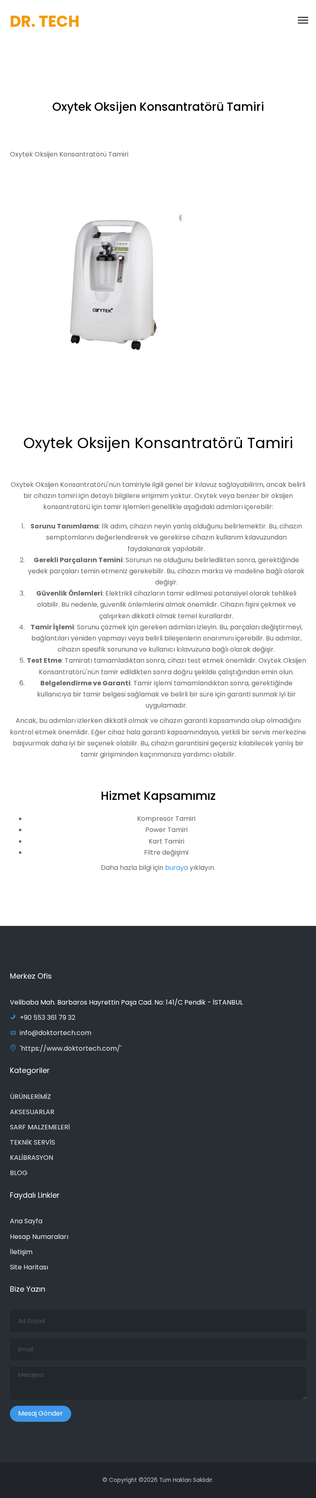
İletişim (21, 1252)
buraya (177, 867)
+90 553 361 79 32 (47, 1017)
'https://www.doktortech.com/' (70, 1048)
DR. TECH (44, 21)
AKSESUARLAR (32, 1112)
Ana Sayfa (26, 1221)
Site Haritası (29, 1267)
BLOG (19, 1173)
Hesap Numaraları (39, 1236)
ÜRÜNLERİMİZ (30, 1096)
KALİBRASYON (31, 1157)
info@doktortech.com (55, 1033)
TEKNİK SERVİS (32, 1142)
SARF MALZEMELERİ (40, 1127)
